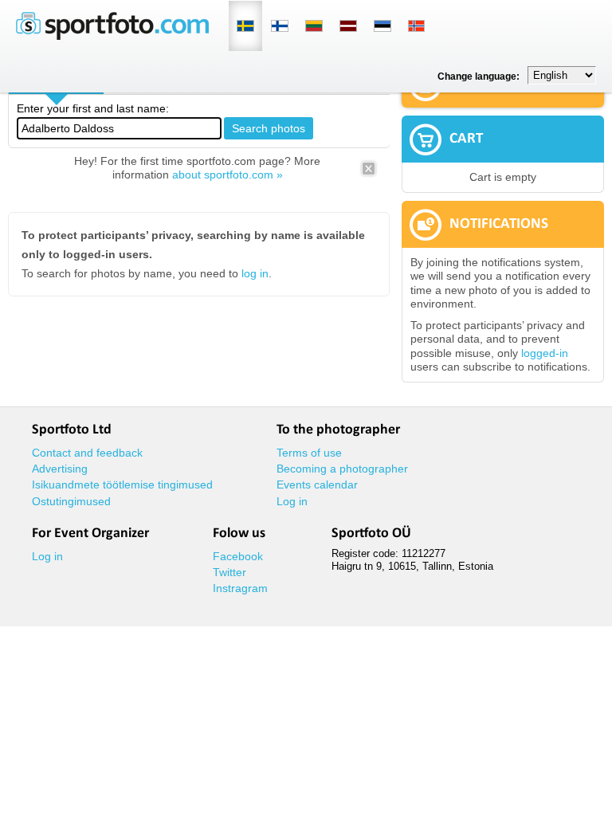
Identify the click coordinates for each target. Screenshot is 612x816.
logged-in (544, 353)
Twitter (229, 572)
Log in (292, 501)
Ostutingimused (71, 501)
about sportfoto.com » (227, 174)
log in (255, 273)
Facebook (238, 556)
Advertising (60, 468)
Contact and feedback (87, 452)
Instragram (240, 588)
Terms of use (309, 452)
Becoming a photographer (342, 468)
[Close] (368, 173)
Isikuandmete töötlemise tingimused (122, 484)
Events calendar (317, 484)
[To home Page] (112, 36)
